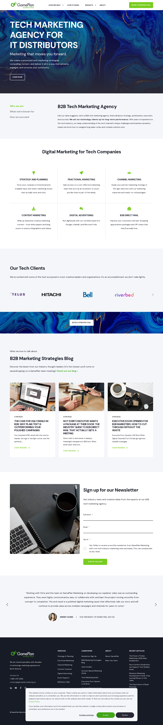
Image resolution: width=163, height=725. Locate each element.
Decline (125, 715)
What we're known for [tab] (22, 111)
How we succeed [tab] (19, 117)
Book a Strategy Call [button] (141, 5)
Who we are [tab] (17, 106)
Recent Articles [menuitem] (137, 651)
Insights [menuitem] (89, 5)
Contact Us (14, 675)
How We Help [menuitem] (54, 5)
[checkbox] (118, 548)
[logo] (22, 654)
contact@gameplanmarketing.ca (23, 682)
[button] (7, 604)
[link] (24, 420)
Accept (106, 715)
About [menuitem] (108, 651)
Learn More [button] (17, 77)
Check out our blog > (67, 371)
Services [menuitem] (62, 651)
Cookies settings (86, 715)
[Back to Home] (22, 5)
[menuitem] (63, 5)
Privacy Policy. (34, 702)
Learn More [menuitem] (87, 651)
